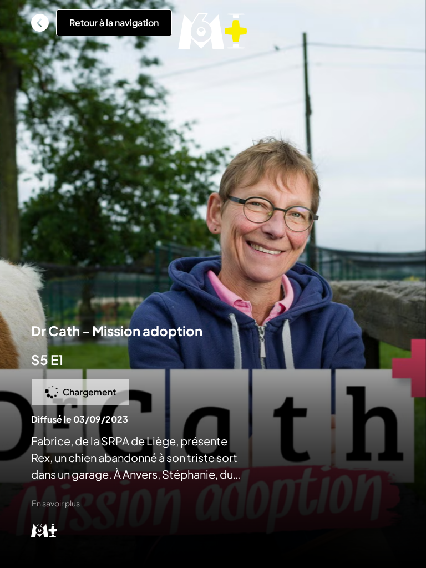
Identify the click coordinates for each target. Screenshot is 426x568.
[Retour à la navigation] (40, 23)
